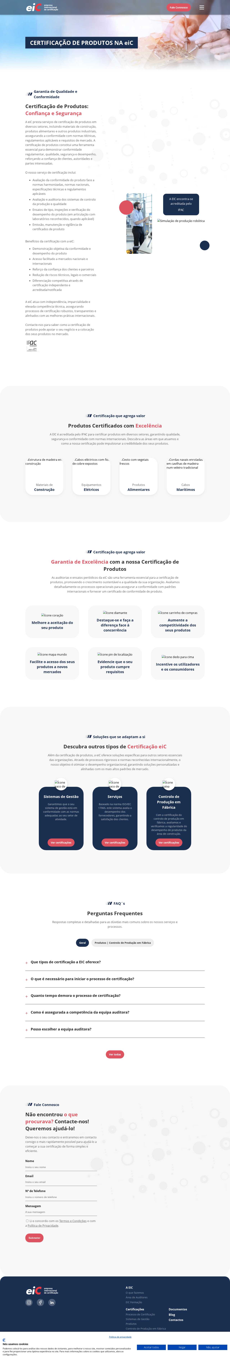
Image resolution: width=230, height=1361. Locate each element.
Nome (29, 1161)
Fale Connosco (179, 7)
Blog (172, 1315)
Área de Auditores (137, 1297)
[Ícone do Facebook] (40, 1303)
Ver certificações (61, 842)
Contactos (176, 1320)
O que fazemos (135, 1292)
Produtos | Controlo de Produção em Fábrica (123, 942)
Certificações (135, 1309)
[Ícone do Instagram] (29, 1303)
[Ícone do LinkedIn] (52, 1303)
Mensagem (33, 1206)
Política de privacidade (120, 1336)
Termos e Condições (73, 1221)
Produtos (131, 1323)
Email (29, 1176)
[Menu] (202, 7)
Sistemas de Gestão (137, 1319)
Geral (82, 942)
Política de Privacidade (43, 1226)
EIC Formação (134, 1302)
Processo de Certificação (140, 1314)
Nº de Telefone (35, 1191)
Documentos (178, 1309)
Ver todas (115, 1054)
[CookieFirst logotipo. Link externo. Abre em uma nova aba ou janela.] (4, 1340)
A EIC (129, 1288)
